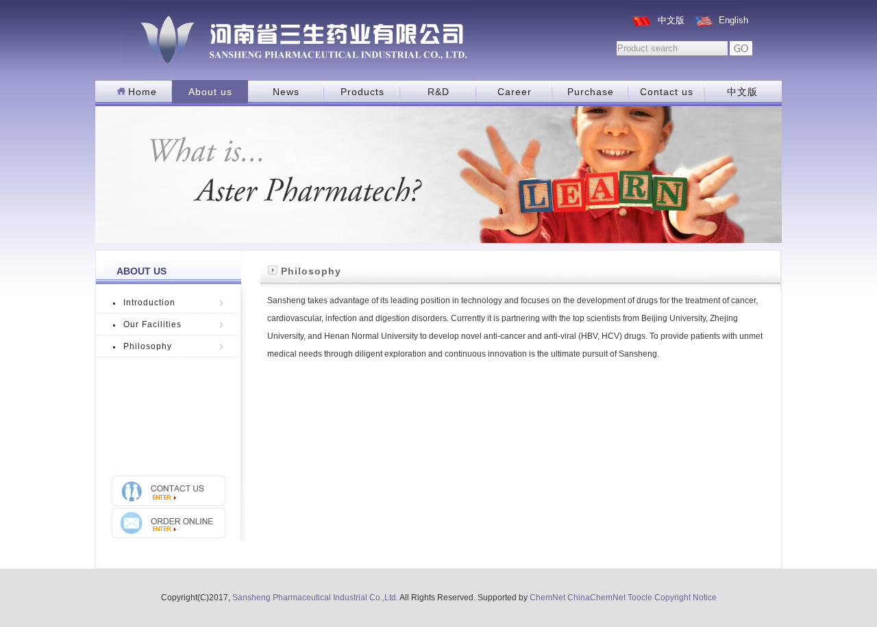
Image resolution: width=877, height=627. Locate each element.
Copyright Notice (685, 597)
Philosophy (147, 346)
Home (142, 91)
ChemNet (547, 597)
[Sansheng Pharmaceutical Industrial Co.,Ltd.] (298, 34)
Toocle (640, 597)
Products (362, 91)
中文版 (671, 20)
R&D (438, 91)
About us (210, 91)
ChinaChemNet (596, 597)
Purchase (590, 91)
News (286, 91)
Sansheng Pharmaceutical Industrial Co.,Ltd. (315, 597)
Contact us (666, 91)
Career (514, 91)
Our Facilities (152, 324)
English (733, 20)
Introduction (149, 302)
